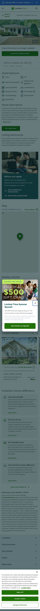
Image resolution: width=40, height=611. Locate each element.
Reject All (20, 592)
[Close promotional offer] (35, 303)
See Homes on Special (20, 326)
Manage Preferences (20, 605)
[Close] (37, 572)
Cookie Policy (26, 588)
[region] (20, 589)
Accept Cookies (20, 599)
